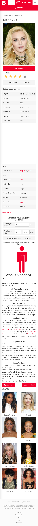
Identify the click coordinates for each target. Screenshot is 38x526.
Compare (25, 3)
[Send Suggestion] (3, 279)
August (22, 171)
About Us (19, 512)
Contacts (19, 523)
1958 (30, 171)
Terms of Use (19, 515)
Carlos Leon (31, 334)
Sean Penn (5, 329)
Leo (21, 180)
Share (9, 212)
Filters (19, 8)
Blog (19, 520)
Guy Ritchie (17, 329)
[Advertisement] (19, 144)
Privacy (19, 517)
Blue (21, 202)
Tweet (4, 212)
